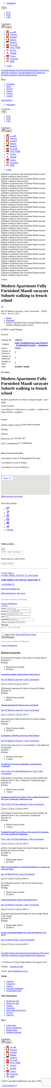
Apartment (43, 345)
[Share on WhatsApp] (7, 516)
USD (4, 8)
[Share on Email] (9, 530)
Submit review (7, 563)
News (8, 86)
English (8, 27)
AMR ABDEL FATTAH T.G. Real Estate (19, 580)
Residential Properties (26, 345)
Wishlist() (11, 3)
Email (3, 614)
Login (9, 66)
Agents (9, 91)
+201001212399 (16, 967)
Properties (10, 84)
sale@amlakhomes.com (17, 971)
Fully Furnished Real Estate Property (31, 343)
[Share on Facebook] (7, 513)
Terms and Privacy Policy (26, 634)
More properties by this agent (13, 593)
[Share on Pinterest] (7, 524)
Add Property (6, 100)
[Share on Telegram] (7, 527)
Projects (9, 89)
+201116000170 (8, 584)
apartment (5, 619)
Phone (4, 611)
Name (4, 608)
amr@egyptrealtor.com (10, 589)
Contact (9, 96)
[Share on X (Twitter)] (7, 509)
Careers (9, 93)
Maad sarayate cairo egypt (12, 496)
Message (4, 625)
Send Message (7, 637)
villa (3, 616)
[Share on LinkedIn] (7, 520)
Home (8, 318)
